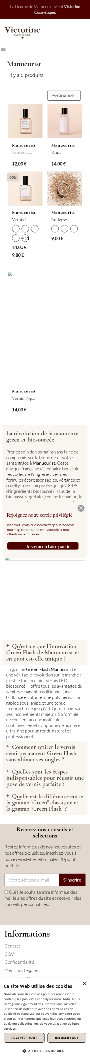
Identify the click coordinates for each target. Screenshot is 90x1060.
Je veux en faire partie (48, 546)
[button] (81, 508)
